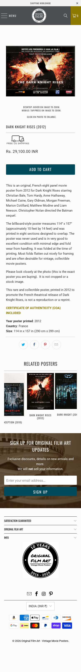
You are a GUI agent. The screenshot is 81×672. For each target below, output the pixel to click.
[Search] (66, 15)
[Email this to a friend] (56, 344)
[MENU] (2, 15)
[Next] (72, 72)
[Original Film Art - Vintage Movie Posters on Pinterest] (51, 594)
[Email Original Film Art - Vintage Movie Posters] (29, 594)
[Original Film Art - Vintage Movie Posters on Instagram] (44, 594)
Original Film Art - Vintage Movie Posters (44, 640)
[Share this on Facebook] (34, 344)
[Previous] (9, 72)
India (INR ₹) (38, 606)
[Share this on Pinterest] (45, 344)
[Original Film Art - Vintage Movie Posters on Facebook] (37, 594)
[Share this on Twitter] (23, 344)
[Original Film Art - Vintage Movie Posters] (39, 15)
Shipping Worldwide (40, 3)
